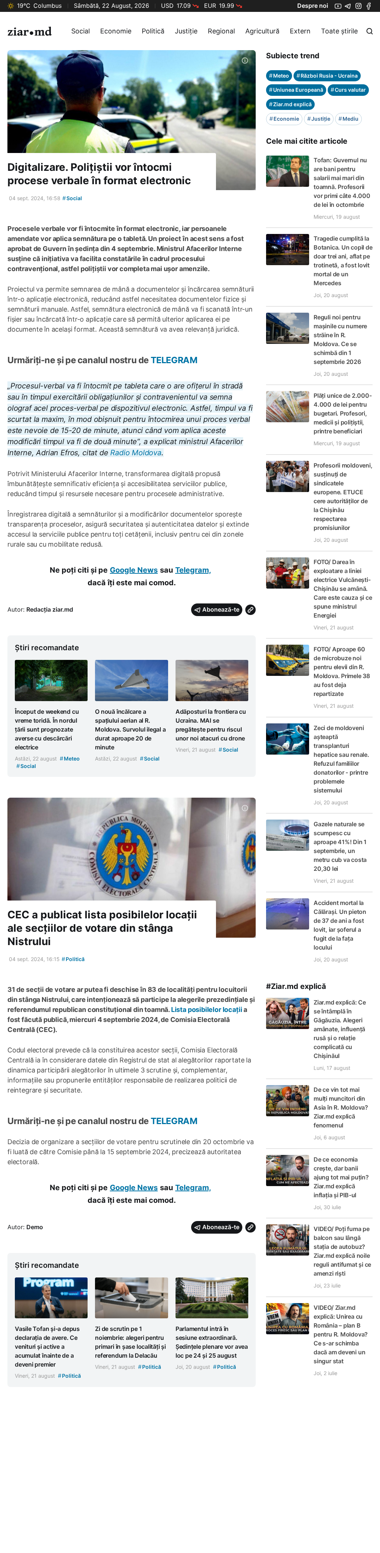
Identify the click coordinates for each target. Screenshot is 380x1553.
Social (80, 31)
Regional (221, 31)
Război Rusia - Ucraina (327, 75)
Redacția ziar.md (49, 609)
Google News (134, 570)
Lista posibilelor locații (206, 1009)
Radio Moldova (135, 452)
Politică (153, 31)
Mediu (348, 118)
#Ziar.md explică (296, 986)
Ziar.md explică (290, 104)
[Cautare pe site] (369, 31)
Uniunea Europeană (296, 89)
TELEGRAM (174, 360)
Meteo (279, 75)
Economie (115, 31)
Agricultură (262, 31)
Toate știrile (339, 31)
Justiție (186, 31)
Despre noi (312, 5)
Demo (34, 1227)
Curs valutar (348, 89)
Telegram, (193, 570)
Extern (300, 31)
